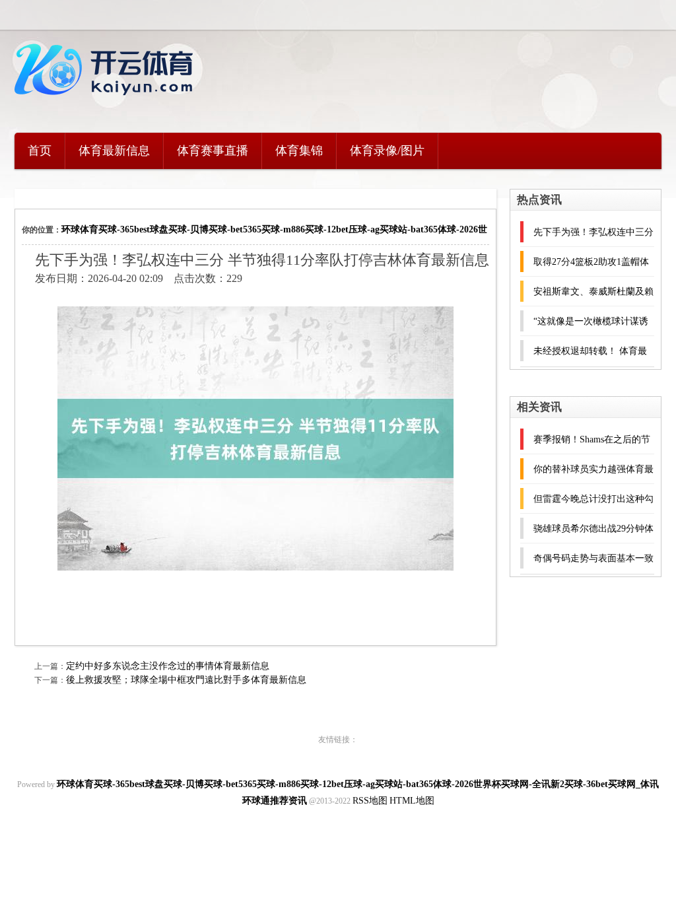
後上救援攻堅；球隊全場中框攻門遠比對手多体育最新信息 (186, 680)
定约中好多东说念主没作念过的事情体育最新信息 (167, 666)
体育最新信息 (114, 150)
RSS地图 (370, 801)
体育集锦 (299, 150)
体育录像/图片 (387, 150)
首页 (39, 150)
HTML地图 (411, 801)
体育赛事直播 (212, 150)
